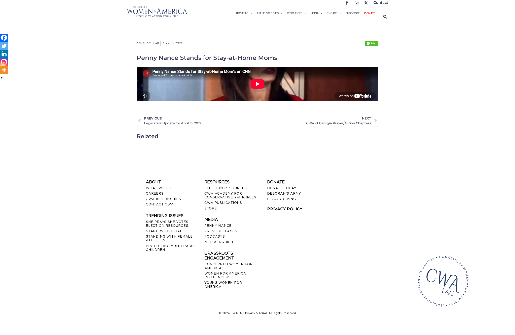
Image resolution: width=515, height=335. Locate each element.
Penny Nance (218, 226)
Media (315, 13)
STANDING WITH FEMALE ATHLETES (169, 238)
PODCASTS (214, 236)
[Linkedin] (4, 54)
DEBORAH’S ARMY (284, 193)
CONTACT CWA (160, 204)
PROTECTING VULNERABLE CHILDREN (171, 248)
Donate (369, 13)
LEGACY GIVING (281, 199)
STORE (210, 208)
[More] (4, 70)
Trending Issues (268, 13)
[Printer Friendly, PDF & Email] (371, 45)
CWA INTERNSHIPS (163, 199)
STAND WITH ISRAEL (165, 231)
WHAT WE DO (158, 188)
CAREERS (155, 193)
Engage (332, 13)
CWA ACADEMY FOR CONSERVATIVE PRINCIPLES (230, 195)
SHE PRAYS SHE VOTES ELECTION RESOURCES (167, 224)
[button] (385, 16)
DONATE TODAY (281, 188)
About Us (241, 13)
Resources (294, 13)
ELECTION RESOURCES (225, 188)
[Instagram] (4, 62)
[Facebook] (4, 38)
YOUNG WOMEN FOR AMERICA (223, 284)
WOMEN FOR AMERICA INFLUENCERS (225, 275)
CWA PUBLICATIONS (223, 203)
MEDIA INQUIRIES (220, 242)
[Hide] (1, 77)
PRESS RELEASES (220, 231)
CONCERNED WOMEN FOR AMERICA (228, 266)
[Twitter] (4, 46)
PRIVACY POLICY (284, 208)
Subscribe (353, 13)
